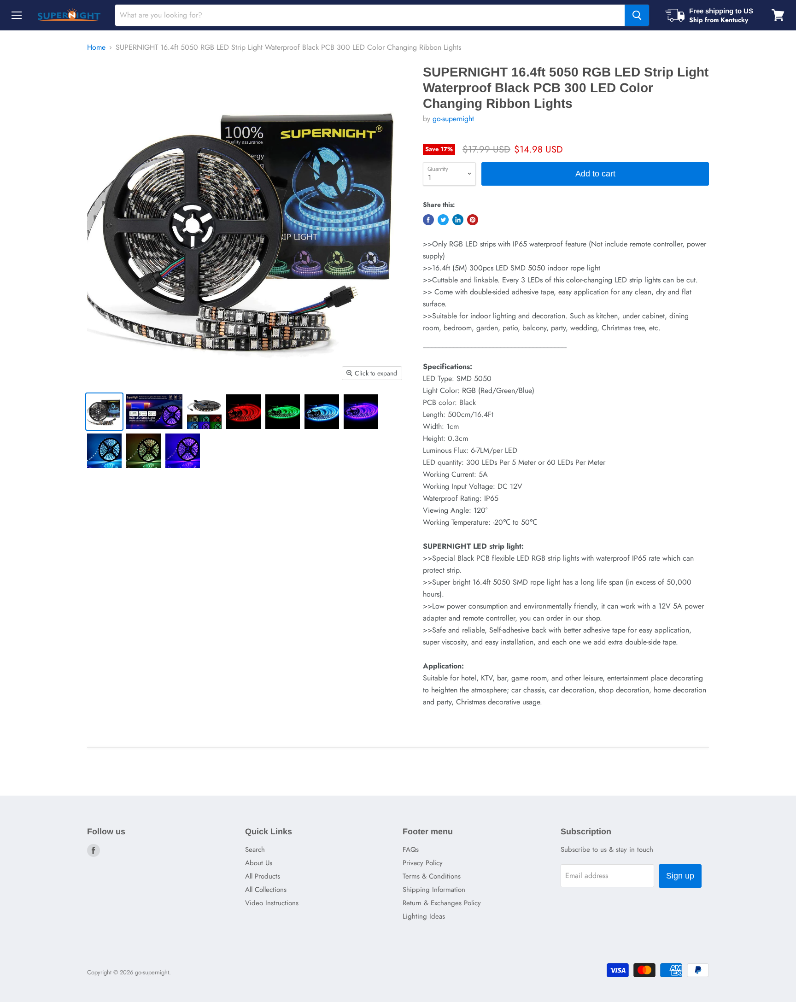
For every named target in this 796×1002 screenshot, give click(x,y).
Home (96, 47)
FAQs (411, 849)
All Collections (266, 890)
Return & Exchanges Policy (442, 903)
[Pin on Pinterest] (472, 219)
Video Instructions (271, 903)
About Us (258, 863)
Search (255, 849)
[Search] (637, 15)
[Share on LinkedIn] (457, 219)
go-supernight (453, 118)
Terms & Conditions (432, 876)
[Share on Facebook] (428, 219)
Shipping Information (434, 890)
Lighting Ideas (424, 916)
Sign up (680, 875)
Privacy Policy (423, 863)
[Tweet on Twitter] (443, 219)
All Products (262, 876)
